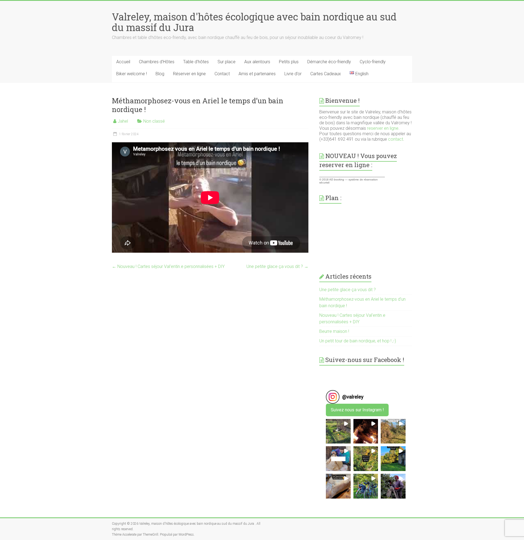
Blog (160, 73)
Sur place (227, 61)
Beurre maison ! (334, 331)
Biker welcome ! (131, 73)
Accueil (123, 61)
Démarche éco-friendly (329, 61)
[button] (338, 431)
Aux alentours (257, 61)
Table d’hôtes (196, 61)
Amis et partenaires (257, 73)
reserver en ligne (382, 128)
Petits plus (289, 61)
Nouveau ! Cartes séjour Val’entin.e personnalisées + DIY (168, 266)
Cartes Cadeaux (325, 73)
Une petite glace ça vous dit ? (277, 266)
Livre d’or (293, 73)
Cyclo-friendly (373, 61)
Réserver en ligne (189, 73)
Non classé (154, 121)
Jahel (123, 121)
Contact (222, 73)
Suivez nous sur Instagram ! (357, 409)
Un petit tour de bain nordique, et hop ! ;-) (357, 340)
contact (395, 139)
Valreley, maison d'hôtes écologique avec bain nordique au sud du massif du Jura (254, 22)
